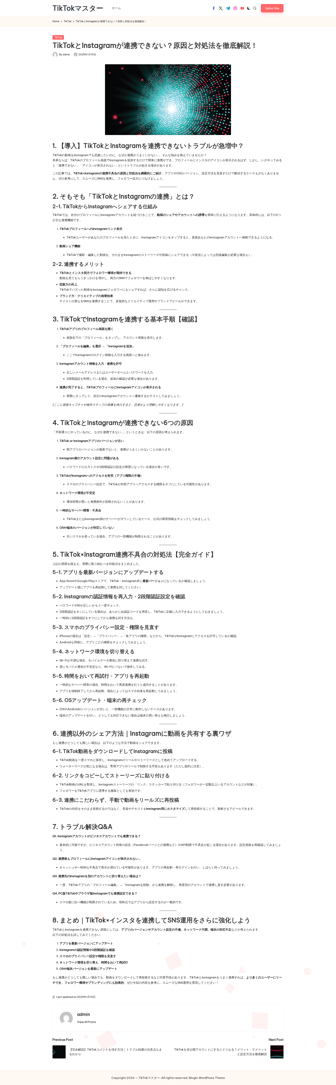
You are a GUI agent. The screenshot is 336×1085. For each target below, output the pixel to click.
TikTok (58, 37)
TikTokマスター (77, 8)
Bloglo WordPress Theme (207, 1078)
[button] (272, 8)
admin (83, 1014)
